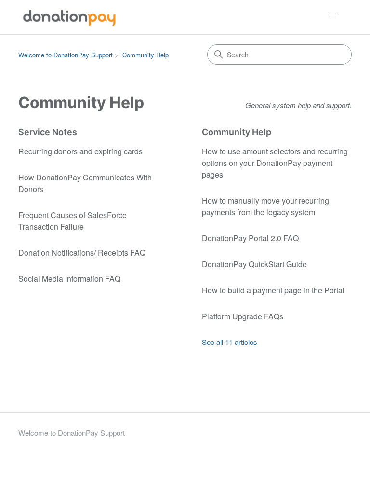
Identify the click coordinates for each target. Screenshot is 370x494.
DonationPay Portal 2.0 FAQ (250, 238)
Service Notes (47, 132)
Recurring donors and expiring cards (80, 151)
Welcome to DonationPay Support (65, 54)
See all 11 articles (229, 342)
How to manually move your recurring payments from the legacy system (265, 206)
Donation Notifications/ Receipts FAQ (81, 252)
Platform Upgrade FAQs (242, 316)
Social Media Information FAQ (69, 278)
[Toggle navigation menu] (334, 17)
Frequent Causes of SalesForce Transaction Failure (72, 220)
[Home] (69, 17)
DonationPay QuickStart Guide (254, 264)
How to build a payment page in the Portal (273, 290)
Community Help (145, 54)
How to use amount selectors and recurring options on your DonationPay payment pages (275, 163)
